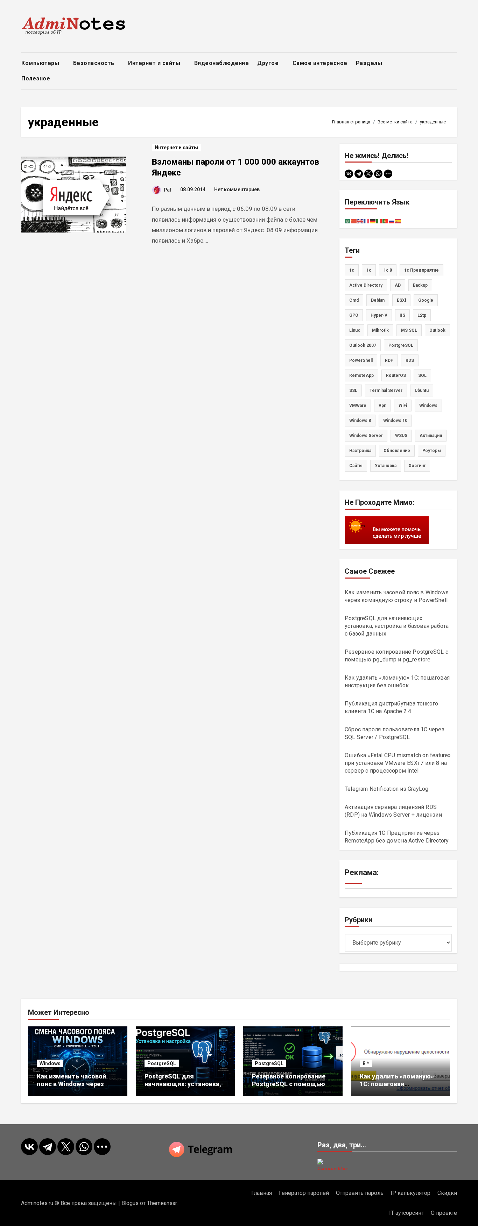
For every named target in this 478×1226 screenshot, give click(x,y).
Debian (378, 300)
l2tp (421, 315)
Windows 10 (395, 420)
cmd (354, 300)
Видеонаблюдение (221, 63)
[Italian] (379, 220)
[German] (373, 220)
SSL (353, 390)
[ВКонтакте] (349, 174)
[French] (367, 220)
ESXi (401, 300)
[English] (360, 220)
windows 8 (360, 420)
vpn (382, 405)
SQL (422, 375)
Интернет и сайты (155, 63)
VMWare (357, 405)
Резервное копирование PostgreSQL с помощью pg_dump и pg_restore (288, 1084)
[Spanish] (398, 220)
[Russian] (392, 220)
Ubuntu (422, 390)
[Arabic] (348, 220)
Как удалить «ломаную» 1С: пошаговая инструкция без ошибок (397, 1084)
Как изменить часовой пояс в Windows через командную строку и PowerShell (71, 1088)
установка (385, 465)
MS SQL (409, 330)
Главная (261, 1193)
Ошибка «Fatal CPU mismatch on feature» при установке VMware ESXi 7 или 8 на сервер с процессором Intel (398, 763)
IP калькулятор (410, 1193)
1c (351, 270)
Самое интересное (320, 63)
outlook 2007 (362, 345)
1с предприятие (421, 270)
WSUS (401, 435)
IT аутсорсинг (406, 1213)
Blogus (130, 1203)
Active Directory (365, 285)
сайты (356, 465)
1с (368, 270)
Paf (167, 190)
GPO (353, 315)
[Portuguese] (385, 220)
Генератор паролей (304, 1193)
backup (420, 285)
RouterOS (396, 375)
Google (425, 300)
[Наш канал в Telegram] (239, 1149)
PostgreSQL (400, 345)
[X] (368, 174)
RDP (389, 360)
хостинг (417, 465)
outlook (437, 330)
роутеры (431, 450)
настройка (360, 450)
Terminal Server (386, 390)
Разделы (370, 63)
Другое (268, 63)
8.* (366, 1063)
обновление (397, 450)
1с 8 (388, 270)
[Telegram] (358, 174)
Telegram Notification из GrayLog (386, 789)
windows (428, 405)
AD (398, 285)
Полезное (36, 78)
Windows (50, 1063)
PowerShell (361, 360)
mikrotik (380, 330)
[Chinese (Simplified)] (354, 220)
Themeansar (162, 1203)
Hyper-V (379, 315)
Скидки (447, 1193)
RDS (410, 360)
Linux (354, 330)
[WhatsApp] (378, 174)
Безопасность (94, 63)
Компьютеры (41, 63)
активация (431, 435)
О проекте (444, 1213)
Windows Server (366, 435)
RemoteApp (361, 375)
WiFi (403, 405)
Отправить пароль (360, 1193)
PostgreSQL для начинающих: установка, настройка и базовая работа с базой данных (397, 626)
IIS (402, 315)
